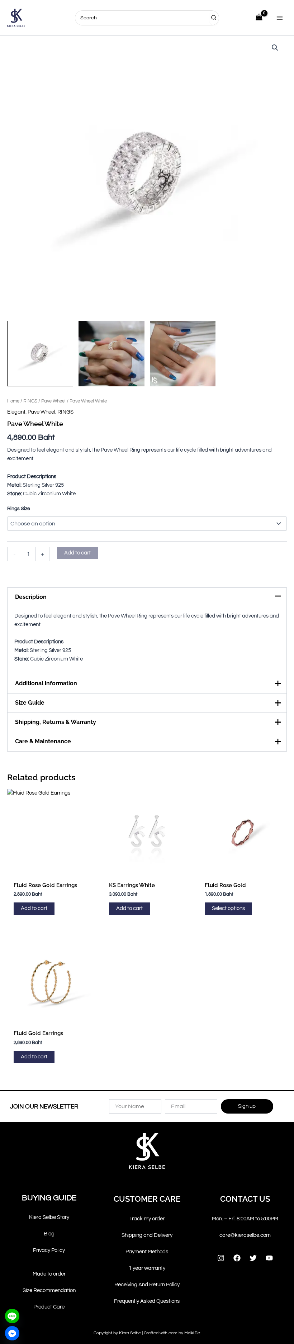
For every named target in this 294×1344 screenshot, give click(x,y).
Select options (228, 908)
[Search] (214, 18)
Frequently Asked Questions (147, 1301)
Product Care (49, 1307)
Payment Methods (146, 1251)
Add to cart (77, 553)
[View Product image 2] (111, 354)
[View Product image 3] (183, 354)
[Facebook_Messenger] (12, 1333)
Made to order (49, 1274)
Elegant (16, 412)
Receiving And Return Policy (147, 1284)
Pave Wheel (53, 401)
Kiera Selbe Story (49, 1217)
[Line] (12, 1316)
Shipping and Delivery (147, 1235)
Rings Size (18, 508)
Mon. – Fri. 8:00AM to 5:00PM (245, 1218)
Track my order (147, 1218)
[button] (275, 47)
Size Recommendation (49, 1290)
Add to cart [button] (34, 908)
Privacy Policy (49, 1250)
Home (13, 401)
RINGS (30, 401)
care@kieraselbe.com (245, 1235)
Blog (49, 1233)
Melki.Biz (192, 1333)
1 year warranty (147, 1268)
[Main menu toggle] (279, 17)
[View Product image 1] (40, 354)
